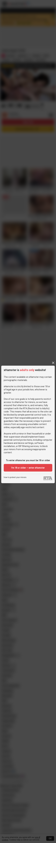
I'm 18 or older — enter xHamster (28, 467)
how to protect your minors (15, 477)
